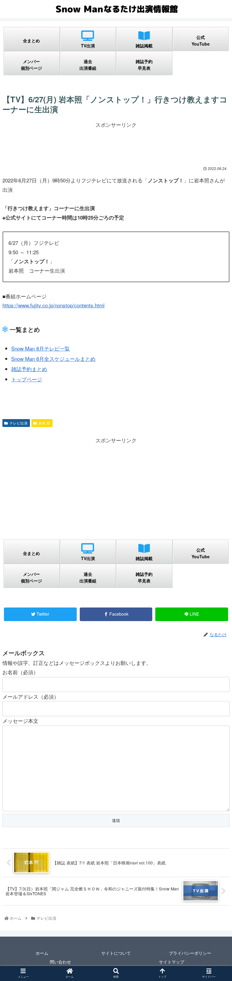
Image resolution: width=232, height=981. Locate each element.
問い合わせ (60, 962)
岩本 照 (44, 422)
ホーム (42, 953)
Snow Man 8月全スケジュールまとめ (53, 358)
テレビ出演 (18, 422)
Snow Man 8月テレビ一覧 (40, 348)
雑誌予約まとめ (29, 369)
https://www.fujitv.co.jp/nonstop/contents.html (53, 305)
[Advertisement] (116, 143)
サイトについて (116, 953)
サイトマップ (171, 962)
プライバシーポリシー (190, 953)
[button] (214, 688)
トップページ (26, 379)
